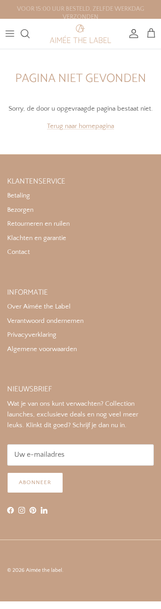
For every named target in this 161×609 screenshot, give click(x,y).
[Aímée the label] (80, 33)
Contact (18, 252)
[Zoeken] (29, 33)
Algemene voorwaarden (42, 349)
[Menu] (10, 33)
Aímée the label (44, 570)
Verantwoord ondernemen (45, 321)
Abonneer (35, 482)
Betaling (18, 195)
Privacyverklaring (31, 335)
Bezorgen (20, 210)
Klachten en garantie (36, 238)
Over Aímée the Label (39, 306)
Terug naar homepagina (80, 126)
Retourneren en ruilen (38, 223)
